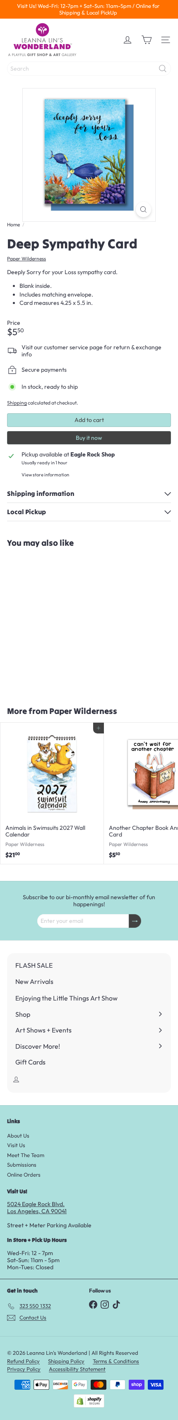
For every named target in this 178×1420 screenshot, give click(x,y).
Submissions (21, 1164)
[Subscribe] (135, 921)
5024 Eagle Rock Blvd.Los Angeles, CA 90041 (37, 1207)
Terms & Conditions (116, 1361)
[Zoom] (143, 209)
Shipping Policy (66, 1361)
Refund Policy (23, 1361)
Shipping (17, 403)
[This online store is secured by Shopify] (89, 1401)
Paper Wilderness (83, 711)
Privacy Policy (24, 1369)
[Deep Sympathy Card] (52, 621)
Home (13, 225)
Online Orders (24, 1174)
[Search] (162, 68)
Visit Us (16, 1145)
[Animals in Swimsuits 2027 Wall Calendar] (52, 793)
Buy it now (89, 437)
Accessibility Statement (77, 1369)
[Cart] (146, 40)
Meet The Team (25, 1155)
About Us (18, 1135)
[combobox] (89, 68)
